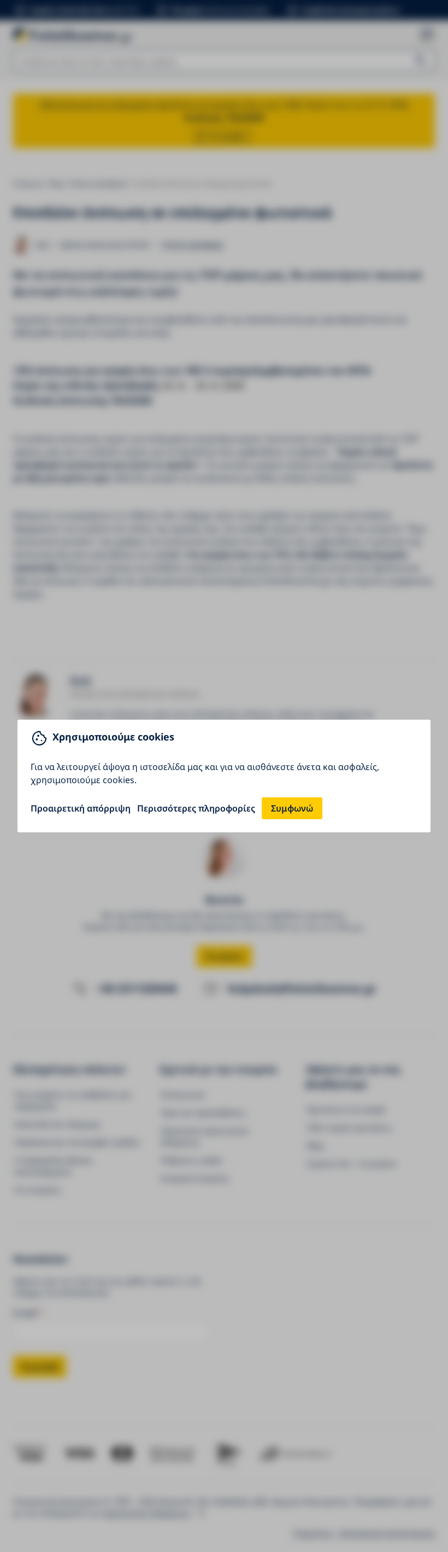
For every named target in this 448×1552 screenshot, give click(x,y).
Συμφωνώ (292, 808)
